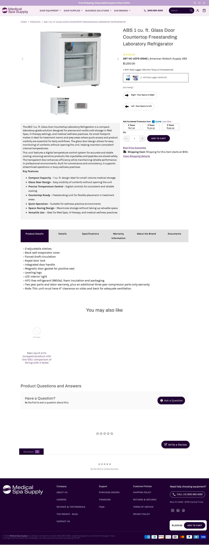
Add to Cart (158, 138)
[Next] (118, 59)
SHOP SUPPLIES (72, 10)
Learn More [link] (166, 121)
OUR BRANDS (121, 10)
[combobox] (181, 10)
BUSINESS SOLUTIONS (97, 10)
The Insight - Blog (67, 514)
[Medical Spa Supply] (15, 11)
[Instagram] (195, 3)
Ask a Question (173, 400)
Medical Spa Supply (18, 536)
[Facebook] (204, 3)
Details (62, 233)
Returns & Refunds (144, 499)
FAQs (101, 506)
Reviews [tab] (28, 451)
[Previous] (22, 59)
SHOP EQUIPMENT (49, 10)
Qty (124, 132)
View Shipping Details (136, 156)
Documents (174, 233)
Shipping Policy (142, 492)
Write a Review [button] (177, 444)
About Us (62, 492)
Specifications (90, 233)
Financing (105, 499)
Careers (61, 499)
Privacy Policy (141, 514)
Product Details (35, 233)
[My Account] (197, 10)
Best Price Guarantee (134, 147)
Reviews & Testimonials (71, 506)
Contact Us (63, 521)
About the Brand (146, 233)
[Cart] (204, 10)
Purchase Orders (109, 492)
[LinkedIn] (199, 3)
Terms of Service (143, 506)
